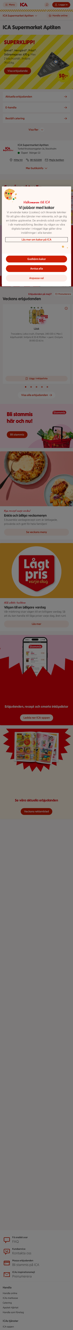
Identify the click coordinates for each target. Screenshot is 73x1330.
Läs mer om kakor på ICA (36, 239)
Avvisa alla (36, 268)
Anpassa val (36, 278)
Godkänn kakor (36, 259)
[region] (36, 236)
